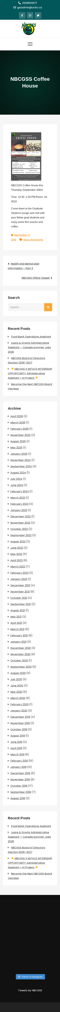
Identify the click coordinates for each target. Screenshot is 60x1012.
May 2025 (16, 447)
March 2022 (17, 566)
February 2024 (19, 491)
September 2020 (21, 667)
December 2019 (20, 717)
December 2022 (20, 516)
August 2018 (17, 798)
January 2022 (18, 579)
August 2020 (18, 673)
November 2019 (20, 723)
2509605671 (29, 3)
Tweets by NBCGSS (30, 990)
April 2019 (16, 748)
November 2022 (20, 523)
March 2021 (17, 629)
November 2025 (20, 435)
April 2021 (16, 623)
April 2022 (16, 560)
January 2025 (18, 454)
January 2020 (18, 711)
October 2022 (19, 529)
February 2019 (19, 761)
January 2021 (18, 642)
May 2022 (16, 554)
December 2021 (20, 585)
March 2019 (17, 754)
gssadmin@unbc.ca (29, 7)
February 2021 (19, 635)
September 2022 (21, 535)
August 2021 (17, 610)
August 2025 (18, 441)
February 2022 (19, 573)
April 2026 (16, 416)
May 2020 (16, 692)
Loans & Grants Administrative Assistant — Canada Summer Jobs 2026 (29, 347)
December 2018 (20, 773)
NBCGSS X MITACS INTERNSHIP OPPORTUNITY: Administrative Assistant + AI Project (30, 373)
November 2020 (20, 654)
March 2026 (17, 422)
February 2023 (19, 504)
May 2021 (16, 617)
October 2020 (19, 660)
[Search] (48, 307)
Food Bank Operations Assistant (31, 337)
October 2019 (18, 729)
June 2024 (16, 485)
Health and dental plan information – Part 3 (23, 266)
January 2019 (18, 767)
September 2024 (21, 466)
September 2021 (20, 604)
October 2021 (18, 598)
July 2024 (16, 479)
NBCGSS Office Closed (35, 278)
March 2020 (17, 698)
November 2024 (20, 460)
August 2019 (17, 736)
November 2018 (20, 779)
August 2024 (18, 473)
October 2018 (18, 786)
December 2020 (20, 648)
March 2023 (17, 498)
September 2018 (20, 792)
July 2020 (16, 679)
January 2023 (18, 510)
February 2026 (19, 429)
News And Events (33, 239)
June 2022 (16, 548)
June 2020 (16, 685)
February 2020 (19, 704)
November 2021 (20, 592)
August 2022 (18, 541)
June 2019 (16, 742)
